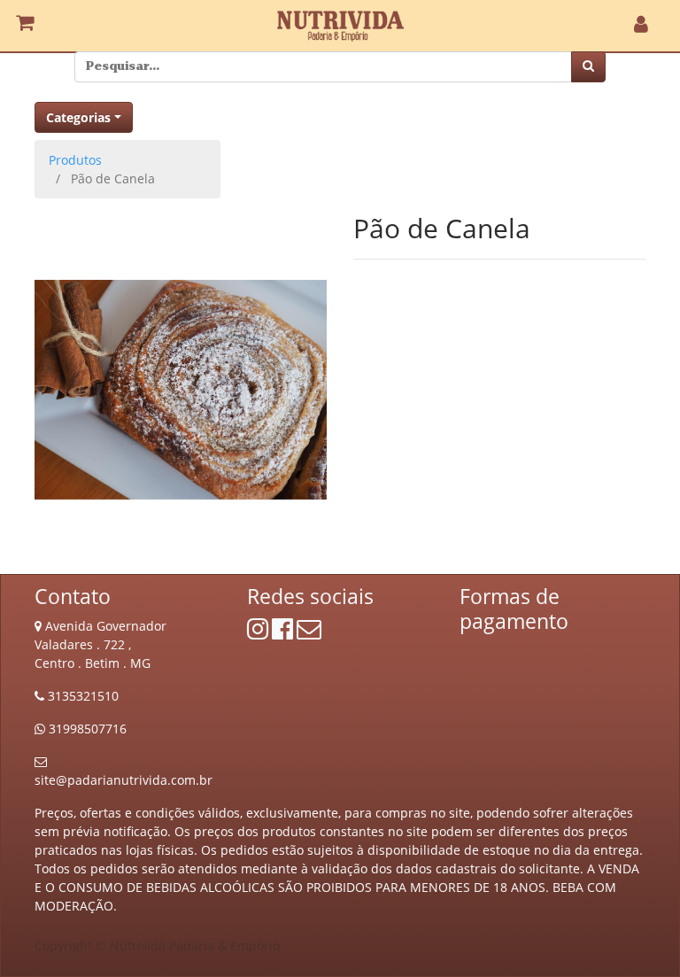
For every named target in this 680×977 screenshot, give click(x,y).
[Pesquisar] (588, 66)
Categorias (78, 117)
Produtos (75, 159)
